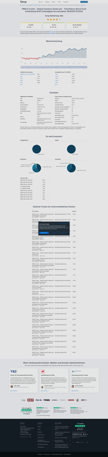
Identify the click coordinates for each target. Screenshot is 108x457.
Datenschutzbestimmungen (63, 223)
